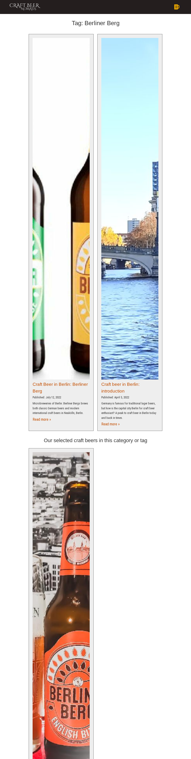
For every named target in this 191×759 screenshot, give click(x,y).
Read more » (42, 419)
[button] (112, 7)
